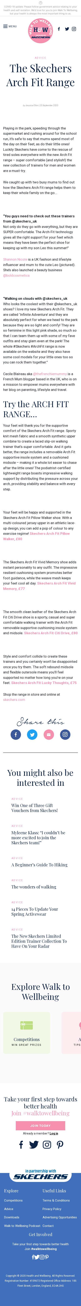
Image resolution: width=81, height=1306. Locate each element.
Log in (54, 1133)
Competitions (13, 1200)
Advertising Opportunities (60, 1217)
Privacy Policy (52, 1209)
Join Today (40, 1125)
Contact (48, 1226)
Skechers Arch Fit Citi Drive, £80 (51, 633)
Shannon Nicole (15, 259)
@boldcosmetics (16, 275)
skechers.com (14, 700)
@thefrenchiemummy (50, 374)
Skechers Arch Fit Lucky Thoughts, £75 (44, 683)
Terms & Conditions (56, 1200)
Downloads (11, 1217)
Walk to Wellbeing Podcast (22, 1226)
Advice (8, 1209)
